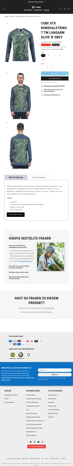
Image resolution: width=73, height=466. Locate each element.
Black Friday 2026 (53, 413)
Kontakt (6, 398)
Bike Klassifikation (31, 435)
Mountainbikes (52, 398)
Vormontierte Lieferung (50, 86)
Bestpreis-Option (30, 395)
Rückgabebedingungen (25, 261)
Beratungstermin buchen (11, 395)
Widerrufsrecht (25, 458)
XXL (45, 60)
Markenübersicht (30, 431)
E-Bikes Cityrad (52, 406)
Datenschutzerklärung (34, 458)
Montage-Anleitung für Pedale (34, 428)
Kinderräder (51, 402)
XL (60, 56)
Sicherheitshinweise (39, 177)
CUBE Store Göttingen (15, 458)
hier (50, 312)
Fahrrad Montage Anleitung (33, 424)
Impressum (63, 458)
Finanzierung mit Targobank (33, 398)
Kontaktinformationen (55, 458)
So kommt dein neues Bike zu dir (35, 420)
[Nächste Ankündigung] (69, 2)
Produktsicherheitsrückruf (33, 417)
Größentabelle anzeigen (16, 214)
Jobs (27, 409)
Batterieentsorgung (31, 413)
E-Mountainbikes (52, 395)
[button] (4, 9)
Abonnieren (55, 374)
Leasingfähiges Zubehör (32, 406)
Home (6, 16)
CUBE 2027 (51, 417)
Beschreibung (16, 177)
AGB (42, 458)
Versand (49, 47)
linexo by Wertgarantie (32, 402)
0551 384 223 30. (49, 308)
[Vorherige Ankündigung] (3, 2)
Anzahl (42, 63)
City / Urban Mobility (53, 409)
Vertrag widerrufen (9, 402)
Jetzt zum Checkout (55, 78)
